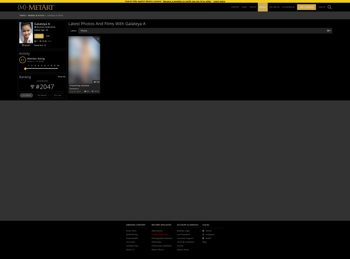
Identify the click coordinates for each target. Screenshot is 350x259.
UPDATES (235, 7)
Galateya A (74, 88)
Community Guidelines (162, 246)
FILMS (244, 7)
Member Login (183, 231)
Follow (39, 36)
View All (61, 76)
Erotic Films (131, 231)
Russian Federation (46, 27)
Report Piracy (183, 249)
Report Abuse (158, 249)
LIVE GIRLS (273, 7)
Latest (73, 30)
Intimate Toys (132, 246)
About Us (130, 249)
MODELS (262, 7)
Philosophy (156, 242)
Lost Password (183, 234)
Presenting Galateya (79, 85)
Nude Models (132, 238)
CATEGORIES (287, 7)
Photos (84, 30)
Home (22, 15)
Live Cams (130, 242)
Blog (204, 242)
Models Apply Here (160, 234)
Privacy (180, 246)
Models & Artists (36, 15)
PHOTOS (253, 7)
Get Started (306, 7)
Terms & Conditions (185, 242)
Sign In (322, 7)
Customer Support (185, 238)
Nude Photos (132, 234)
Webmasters (157, 231)
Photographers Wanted (162, 238)
